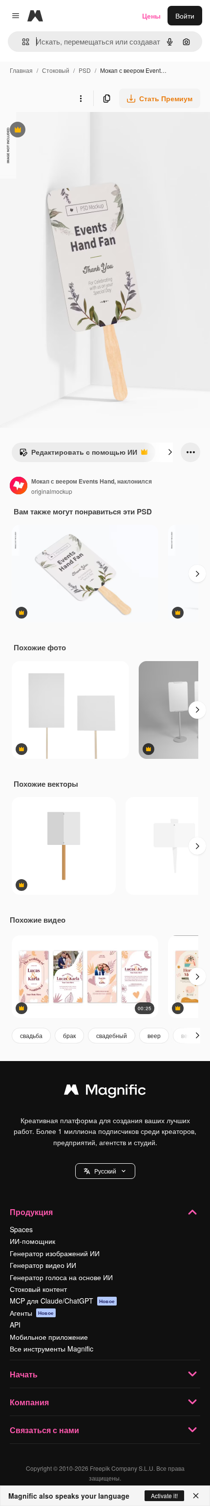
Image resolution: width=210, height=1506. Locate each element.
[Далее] (170, 452)
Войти (184, 16)
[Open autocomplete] (21, 41)
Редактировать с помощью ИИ (78, 454)
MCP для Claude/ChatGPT (62, 1301)
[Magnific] (105, 1092)
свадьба (31, 1035)
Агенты (32, 1313)
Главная (21, 70)
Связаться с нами (44, 1430)
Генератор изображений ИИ (55, 1253)
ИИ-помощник (32, 1241)
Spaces (21, 1229)
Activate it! (164, 1495)
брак (69, 1035)
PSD (85, 70)
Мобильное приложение (49, 1337)
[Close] (196, 1496)
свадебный (111, 1035)
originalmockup (51, 491)
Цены (151, 16)
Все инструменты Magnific (51, 1348)
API (15, 1324)
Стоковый (55, 70)
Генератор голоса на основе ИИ (61, 1277)
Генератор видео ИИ (43, 1265)
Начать (24, 1374)
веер (154, 1035)
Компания (29, 1402)
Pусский (105, 1171)
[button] (105, 1171)
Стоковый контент (38, 1289)
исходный (65, 131)
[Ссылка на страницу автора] (18, 486)
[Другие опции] (80, 98)
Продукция (31, 1212)
